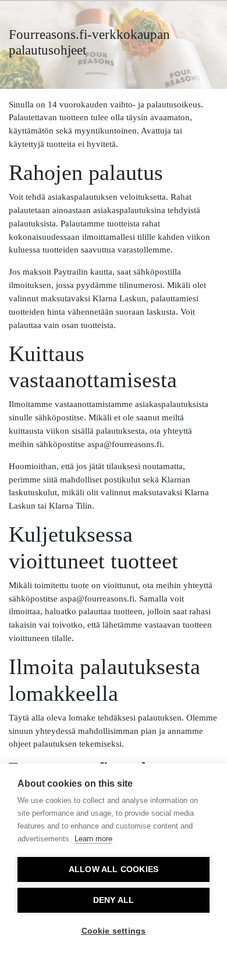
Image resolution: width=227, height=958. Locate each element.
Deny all (113, 900)
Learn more (93, 838)
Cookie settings (113, 931)
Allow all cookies (113, 869)
